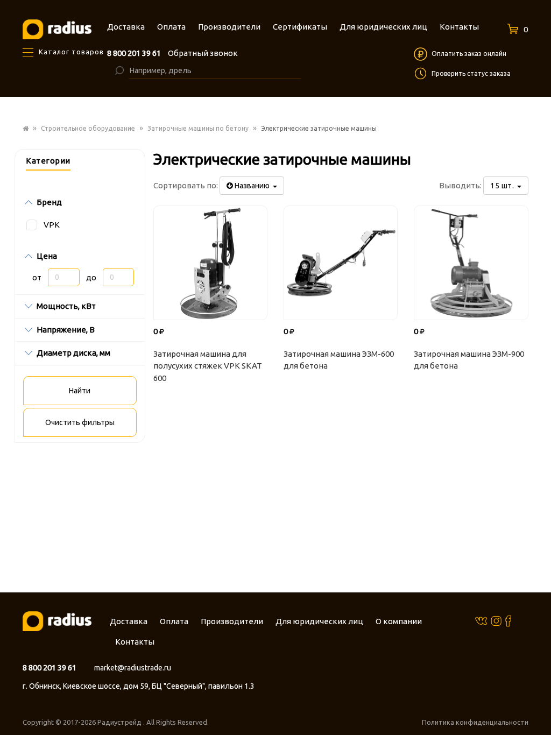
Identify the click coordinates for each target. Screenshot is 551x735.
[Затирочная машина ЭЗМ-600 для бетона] (340, 262)
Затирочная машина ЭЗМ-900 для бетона (469, 360)
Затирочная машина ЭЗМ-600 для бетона (339, 360)
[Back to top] (539, 704)
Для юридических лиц (319, 621)
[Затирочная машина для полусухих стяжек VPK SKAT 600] (210, 262)
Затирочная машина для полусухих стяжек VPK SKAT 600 (207, 366)
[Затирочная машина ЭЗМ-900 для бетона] (470, 262)
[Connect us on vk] (481, 620)
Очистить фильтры (80, 422)
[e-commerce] (57, 28)
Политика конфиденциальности (475, 722)
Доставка (128, 621)
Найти (79, 390)
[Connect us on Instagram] (496, 620)
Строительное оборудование (88, 128)
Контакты (134, 641)
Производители (232, 621)
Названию (253, 185)
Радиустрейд (120, 722)
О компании (399, 621)
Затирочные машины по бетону (198, 128)
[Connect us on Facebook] (508, 620)
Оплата (174, 621)
